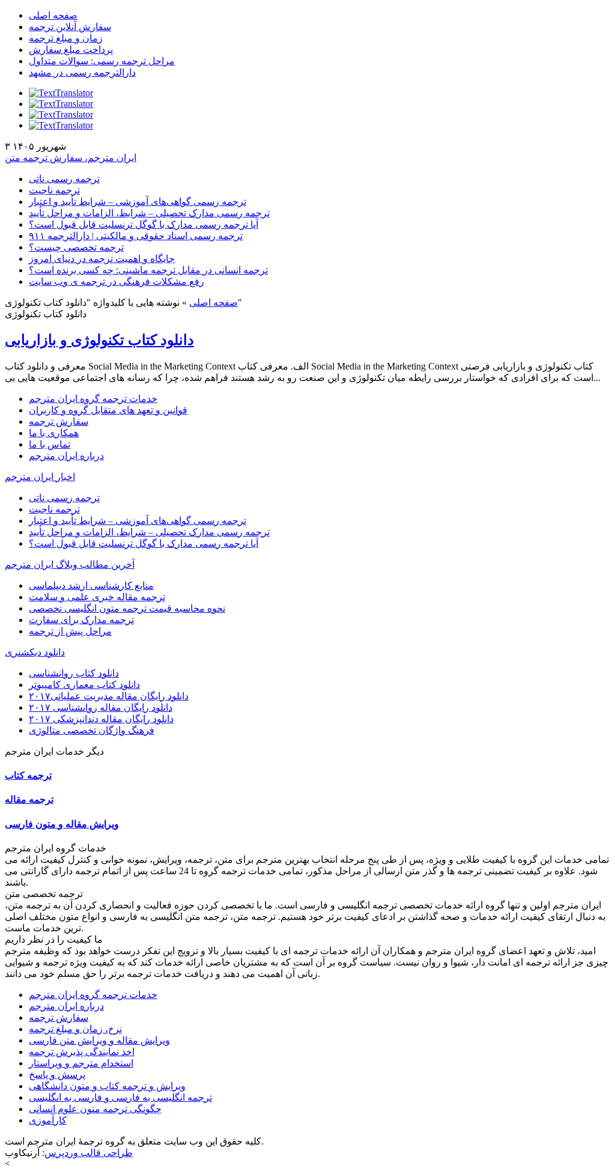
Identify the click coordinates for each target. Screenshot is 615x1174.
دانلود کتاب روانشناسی (74, 673)
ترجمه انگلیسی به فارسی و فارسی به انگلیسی (120, 1097)
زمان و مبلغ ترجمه (66, 38)
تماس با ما (49, 444)
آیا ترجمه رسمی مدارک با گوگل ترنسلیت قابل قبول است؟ (143, 224)
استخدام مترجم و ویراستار (81, 1063)
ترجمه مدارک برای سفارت (81, 620)
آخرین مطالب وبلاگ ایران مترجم (70, 564)
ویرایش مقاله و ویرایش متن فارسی (99, 1040)
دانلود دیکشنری (35, 652)
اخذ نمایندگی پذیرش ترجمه (82, 1052)
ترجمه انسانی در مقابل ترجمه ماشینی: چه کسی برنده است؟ (148, 270)
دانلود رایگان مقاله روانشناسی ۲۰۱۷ (100, 707)
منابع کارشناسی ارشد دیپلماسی (91, 585)
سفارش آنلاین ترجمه (70, 27)
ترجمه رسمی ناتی (64, 179)
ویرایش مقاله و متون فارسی (62, 824)
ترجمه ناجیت (54, 190)
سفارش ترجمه (58, 421)
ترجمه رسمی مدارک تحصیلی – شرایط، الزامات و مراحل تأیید (149, 213)
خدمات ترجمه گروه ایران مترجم (93, 399)
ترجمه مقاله (29, 799)
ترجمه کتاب (28, 775)
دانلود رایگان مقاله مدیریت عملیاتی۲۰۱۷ (109, 696)
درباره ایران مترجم (66, 456)
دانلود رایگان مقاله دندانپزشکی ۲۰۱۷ (101, 719)
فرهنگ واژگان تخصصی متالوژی (91, 730)
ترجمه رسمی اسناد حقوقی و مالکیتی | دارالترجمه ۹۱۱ (136, 236)
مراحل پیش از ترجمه (70, 631)
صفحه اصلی (53, 15)
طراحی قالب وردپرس (88, 1153)
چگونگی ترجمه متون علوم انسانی (95, 1109)
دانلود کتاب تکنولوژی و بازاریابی (99, 340)
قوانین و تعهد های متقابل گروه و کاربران (108, 410)
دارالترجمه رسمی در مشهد (82, 72)
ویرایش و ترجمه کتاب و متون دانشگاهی (107, 1086)
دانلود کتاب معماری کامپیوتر (84, 685)
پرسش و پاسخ (57, 1074)
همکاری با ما (54, 433)
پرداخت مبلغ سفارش (71, 49)
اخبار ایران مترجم (40, 477)
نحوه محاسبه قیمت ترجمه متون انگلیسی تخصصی (127, 608)
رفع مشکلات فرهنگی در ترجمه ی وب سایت (116, 281)
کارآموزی (48, 1120)
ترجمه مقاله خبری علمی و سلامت (97, 597)
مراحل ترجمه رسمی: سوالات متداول (102, 61)
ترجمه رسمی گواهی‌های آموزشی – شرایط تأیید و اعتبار (137, 201)
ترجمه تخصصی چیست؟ (76, 247)
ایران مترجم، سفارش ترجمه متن (70, 158)
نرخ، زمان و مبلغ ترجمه (75, 1029)
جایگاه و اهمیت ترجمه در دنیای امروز (102, 259)
